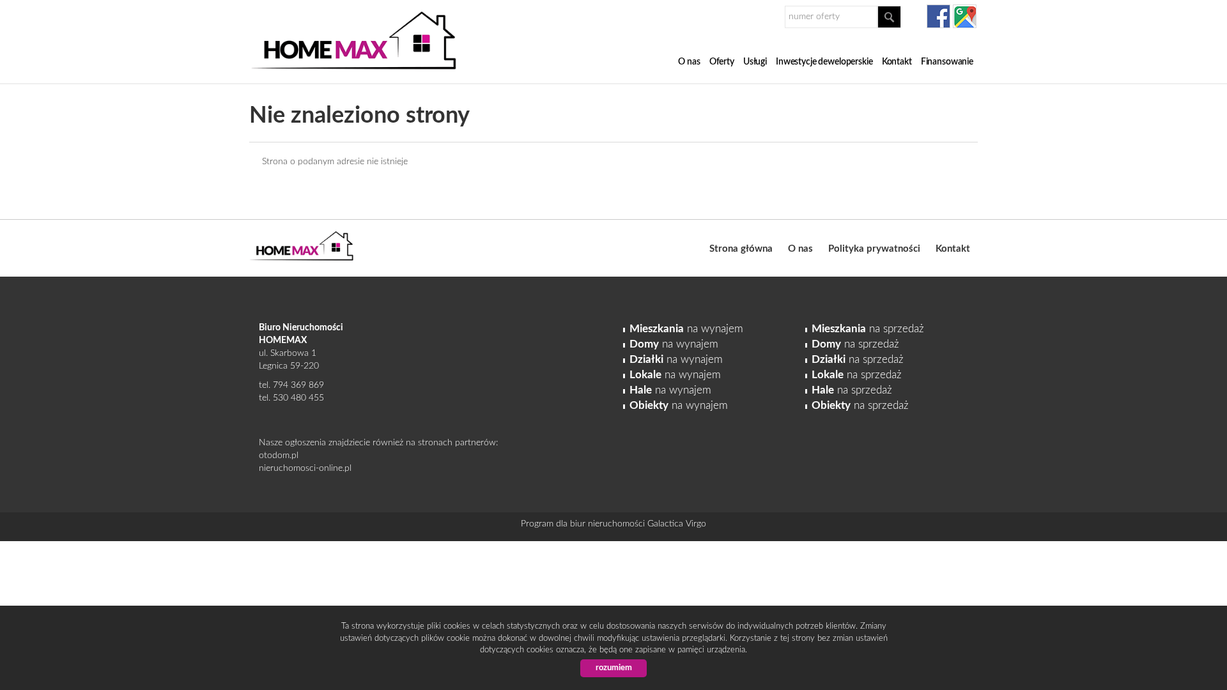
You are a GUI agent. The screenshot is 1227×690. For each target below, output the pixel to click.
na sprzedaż (868, 328)
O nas (689, 61)
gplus (964, 16)
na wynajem (686, 328)
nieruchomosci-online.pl (305, 468)
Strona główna (741, 249)
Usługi (755, 61)
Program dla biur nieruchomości (584, 523)
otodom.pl (278, 455)
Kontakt (897, 61)
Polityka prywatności (874, 249)
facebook (938, 16)
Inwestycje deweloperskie (824, 61)
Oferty (721, 61)
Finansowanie (947, 61)
